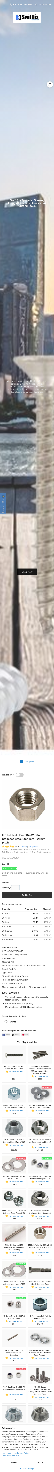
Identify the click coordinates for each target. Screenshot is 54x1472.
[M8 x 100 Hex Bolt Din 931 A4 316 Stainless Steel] (40, 1270)
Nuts (35, 849)
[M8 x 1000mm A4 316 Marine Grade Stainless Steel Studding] (14, 1233)
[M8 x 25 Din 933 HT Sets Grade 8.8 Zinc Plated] (14, 1054)
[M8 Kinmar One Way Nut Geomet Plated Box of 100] (14, 1128)
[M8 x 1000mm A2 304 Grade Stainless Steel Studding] (14, 1338)
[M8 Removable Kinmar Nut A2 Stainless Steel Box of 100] (40, 1128)
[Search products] (49, 84)
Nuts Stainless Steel (42, 852)
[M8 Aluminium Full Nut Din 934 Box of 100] (40, 1304)
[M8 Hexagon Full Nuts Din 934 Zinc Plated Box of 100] (14, 1093)
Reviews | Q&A (3, 506)
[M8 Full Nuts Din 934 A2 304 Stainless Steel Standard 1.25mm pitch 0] (27, 804)
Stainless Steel (21, 852)
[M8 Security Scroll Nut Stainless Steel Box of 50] (40, 1199)
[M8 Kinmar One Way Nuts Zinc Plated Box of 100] (14, 1414)
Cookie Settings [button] (27, 1469)
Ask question (33, 847)
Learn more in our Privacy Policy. (15, 1453)
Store (4, 849)
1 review (24, 847)
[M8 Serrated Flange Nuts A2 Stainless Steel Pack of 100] (14, 1199)
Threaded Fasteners (20, 849)
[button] (11, 1021)
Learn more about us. (11, 1456)
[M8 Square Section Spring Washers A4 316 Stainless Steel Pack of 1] (40, 1338)
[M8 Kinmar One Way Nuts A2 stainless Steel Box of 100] (40, 1414)
